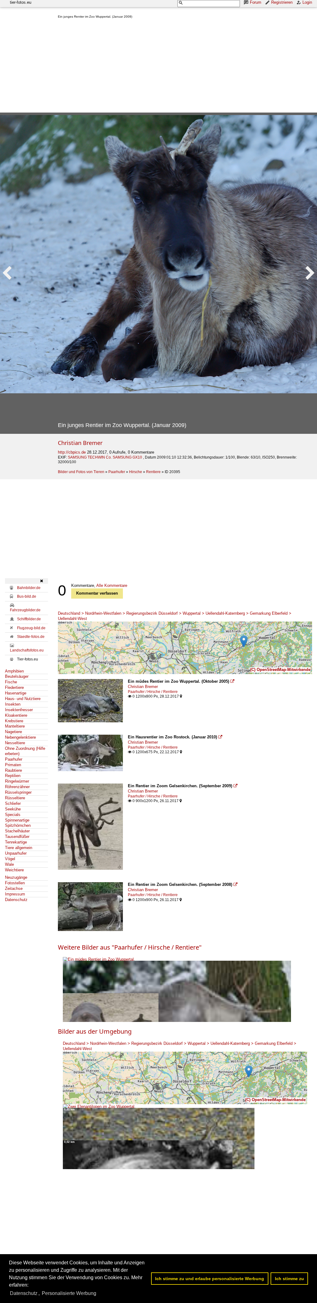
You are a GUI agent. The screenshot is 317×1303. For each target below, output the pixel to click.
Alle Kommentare (111, 585)
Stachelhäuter (17, 831)
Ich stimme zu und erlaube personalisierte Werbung (209, 1278)
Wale (9, 864)
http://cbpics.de (72, 452)
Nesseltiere (15, 743)
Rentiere (153, 472)
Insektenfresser (19, 709)
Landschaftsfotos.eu (27, 650)
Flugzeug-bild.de (31, 628)
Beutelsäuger (16, 676)
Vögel (10, 859)
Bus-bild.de (26, 596)
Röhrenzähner (17, 786)
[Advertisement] (185, 66)
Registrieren (282, 2)
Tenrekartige (16, 842)
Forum (255, 2)
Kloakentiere (16, 715)
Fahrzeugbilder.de (25, 610)
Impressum (15, 894)
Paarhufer (116, 472)
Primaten (13, 765)
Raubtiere (13, 770)
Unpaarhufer (16, 853)
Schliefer (13, 803)
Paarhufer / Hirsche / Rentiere (153, 692)
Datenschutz (16, 899)
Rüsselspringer (18, 792)
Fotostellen (15, 883)
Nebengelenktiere (20, 737)
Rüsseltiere (15, 798)
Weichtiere (14, 870)
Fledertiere (14, 687)
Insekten (12, 704)
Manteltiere (15, 726)
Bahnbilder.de (29, 588)
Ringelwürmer (17, 781)
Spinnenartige (17, 820)
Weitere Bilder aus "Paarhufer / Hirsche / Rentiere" (130, 947)
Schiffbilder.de (29, 619)
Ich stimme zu (289, 1278)
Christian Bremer (80, 442)
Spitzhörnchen (18, 825)
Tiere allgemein (18, 847)
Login (307, 2)
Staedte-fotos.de (31, 636)
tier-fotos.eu (20, 2)
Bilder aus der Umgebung (95, 1031)
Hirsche (135, 472)
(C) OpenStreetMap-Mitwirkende (280, 669)
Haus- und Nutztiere (23, 698)
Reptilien (12, 775)
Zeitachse (14, 888)
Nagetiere (13, 731)
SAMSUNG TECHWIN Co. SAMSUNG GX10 (105, 457)
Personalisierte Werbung (69, 1293)
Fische (11, 682)
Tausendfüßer (17, 836)
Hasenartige (15, 693)
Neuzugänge (16, 877)
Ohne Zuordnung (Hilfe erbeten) (25, 751)
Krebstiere (14, 721)
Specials (12, 814)
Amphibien (14, 671)
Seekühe (13, 809)
